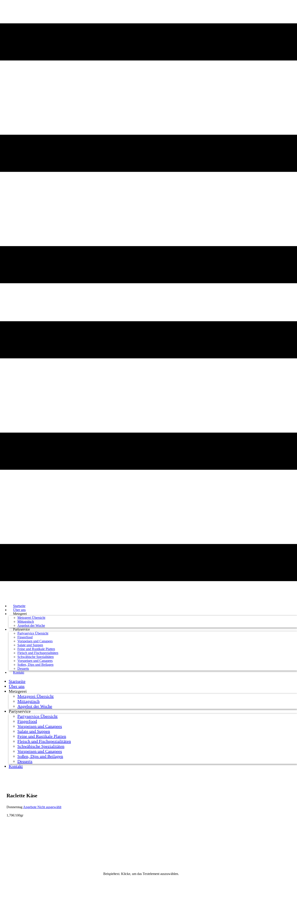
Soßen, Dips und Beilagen (35, 664)
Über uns (17, 686)
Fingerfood (25, 637)
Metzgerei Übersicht (31, 617)
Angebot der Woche (34, 706)
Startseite (17, 681)
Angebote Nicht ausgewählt (42, 807)
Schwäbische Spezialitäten (35, 657)
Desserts (24, 761)
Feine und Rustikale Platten (36, 649)
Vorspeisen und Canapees (35, 641)
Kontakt (18, 672)
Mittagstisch (25, 621)
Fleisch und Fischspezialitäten (37, 653)
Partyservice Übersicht (32, 633)
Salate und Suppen (30, 645)
